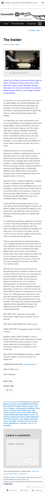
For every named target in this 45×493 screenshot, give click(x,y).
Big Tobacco (34, 404)
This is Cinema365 (17, 24)
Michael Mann (14, 415)
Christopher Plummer (20, 406)
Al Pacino (13, 404)
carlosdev (23, 423)
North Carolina (25, 417)
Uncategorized (25, 402)
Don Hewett (13, 410)
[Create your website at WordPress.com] (22, 2)
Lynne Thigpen (26, 412)
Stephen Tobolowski (30, 419)
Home (6, 24)
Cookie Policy (8, 484)
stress (5, 421)
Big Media (26, 404)
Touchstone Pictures (24, 421)
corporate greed (21, 408)
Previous (31, 30)
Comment (30, 461)
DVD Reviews (22, 410)
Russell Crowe (18, 419)
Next (39, 30)
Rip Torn (9, 419)
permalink (6, 425)
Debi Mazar (31, 408)
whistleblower (13, 423)
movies (32, 415)
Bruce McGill (7, 406)
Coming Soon (31, 24)
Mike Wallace (24, 415)
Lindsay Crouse (15, 412)
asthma (19, 404)
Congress (11, 408)
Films (29, 410)
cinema (30, 406)
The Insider (12, 421)
